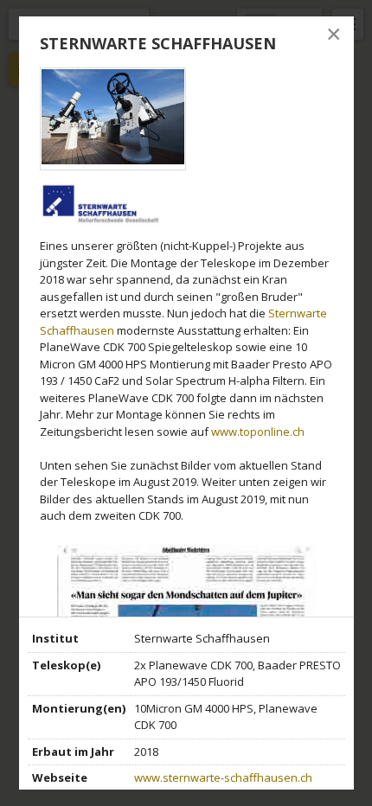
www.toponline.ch (258, 431)
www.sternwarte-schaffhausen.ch (223, 777)
